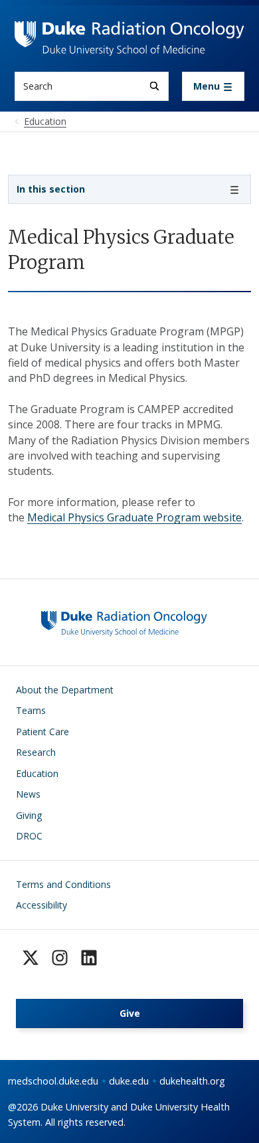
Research (36, 752)
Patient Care (42, 731)
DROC (29, 836)
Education (37, 773)
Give (130, 1013)
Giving (29, 815)
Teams (31, 710)
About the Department (65, 689)
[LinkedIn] (89, 957)
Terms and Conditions (63, 884)
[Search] (154, 86)
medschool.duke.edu (53, 1081)
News (28, 794)
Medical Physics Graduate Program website (134, 517)
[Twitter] (30, 957)
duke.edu (129, 1081)
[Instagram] (59, 957)
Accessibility (41, 905)
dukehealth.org (192, 1081)
